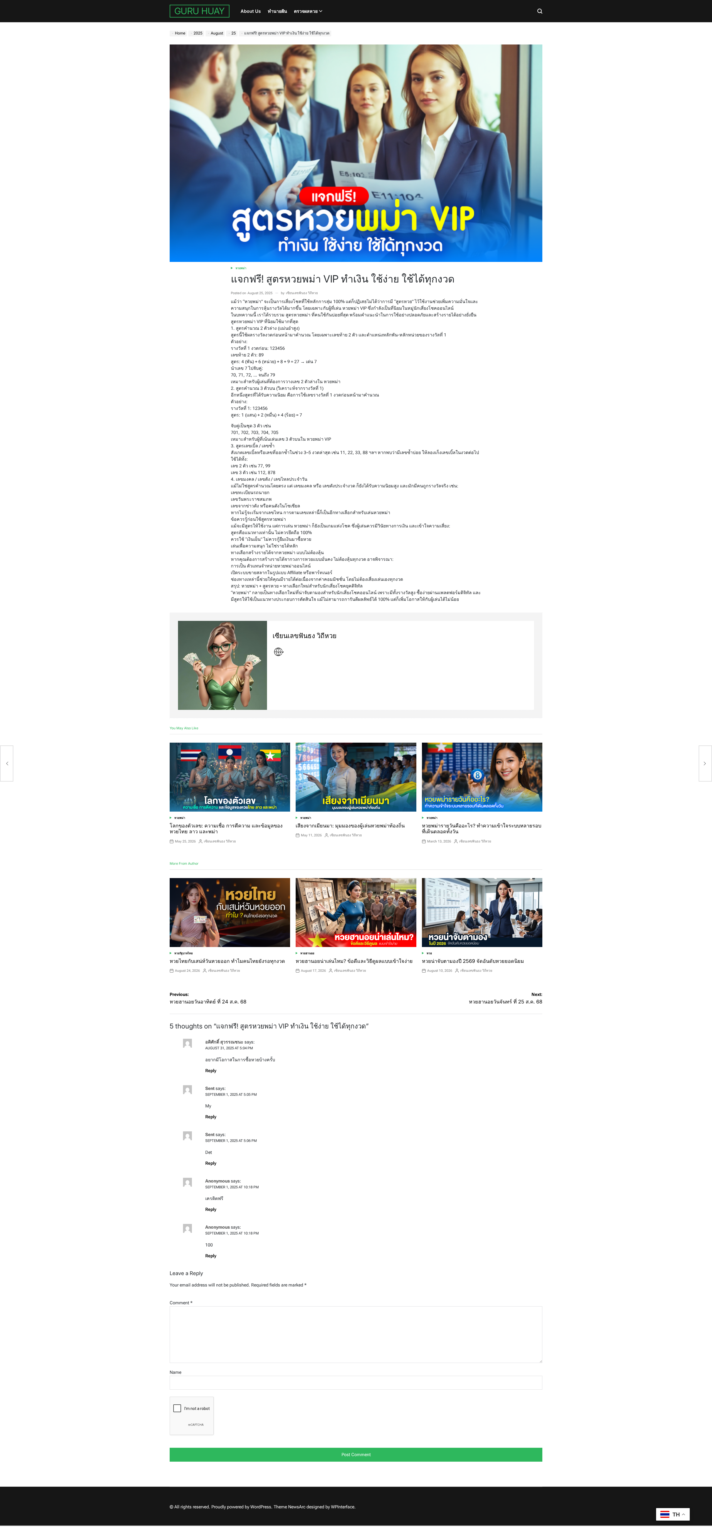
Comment (181, 1302)
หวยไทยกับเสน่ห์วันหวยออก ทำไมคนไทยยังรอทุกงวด (227, 961)
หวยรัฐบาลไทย (183, 953)
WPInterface (342, 1506)
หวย (429, 953)
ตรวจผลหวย (306, 11)
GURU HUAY (199, 11)
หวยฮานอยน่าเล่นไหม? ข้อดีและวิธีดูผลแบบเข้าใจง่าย (354, 961)
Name (175, 1372)
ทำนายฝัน (277, 11)
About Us (251, 11)
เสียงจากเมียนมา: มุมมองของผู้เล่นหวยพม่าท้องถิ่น (350, 826)
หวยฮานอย (307, 953)
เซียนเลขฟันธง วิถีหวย (302, 293)
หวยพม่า (241, 268)
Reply (210, 1070)
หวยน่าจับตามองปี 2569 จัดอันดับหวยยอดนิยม (473, 961)
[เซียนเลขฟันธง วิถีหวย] (222, 665)
